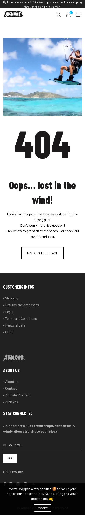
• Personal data (14, 325)
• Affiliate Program (16, 395)
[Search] (58, 15)
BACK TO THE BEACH (42, 253)
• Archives (10, 402)
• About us (10, 381)
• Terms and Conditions (20, 318)
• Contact (10, 388)
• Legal (8, 311)
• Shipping (10, 298)
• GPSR (8, 332)
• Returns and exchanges (21, 305)
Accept (42, 508)
